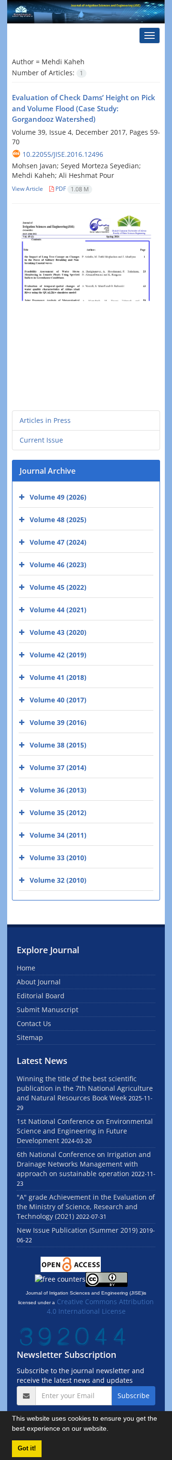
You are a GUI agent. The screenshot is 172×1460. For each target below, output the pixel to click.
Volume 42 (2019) (58, 654)
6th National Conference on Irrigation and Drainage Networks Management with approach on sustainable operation (84, 1164)
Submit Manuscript (47, 1009)
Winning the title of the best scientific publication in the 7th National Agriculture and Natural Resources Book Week (85, 1088)
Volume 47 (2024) (58, 542)
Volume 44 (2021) (58, 609)
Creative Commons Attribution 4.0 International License (100, 1306)
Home (26, 967)
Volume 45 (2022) (58, 587)
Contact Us (34, 1023)
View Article (27, 189)
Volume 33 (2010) (58, 857)
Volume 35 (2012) (58, 812)
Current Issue (41, 439)
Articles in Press (45, 420)
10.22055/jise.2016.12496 (62, 154)
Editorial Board (40, 995)
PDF (71, 189)
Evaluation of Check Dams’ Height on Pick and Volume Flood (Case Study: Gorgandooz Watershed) (83, 108)
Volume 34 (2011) (58, 835)
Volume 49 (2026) (58, 497)
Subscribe (134, 1395)
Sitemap (30, 1037)
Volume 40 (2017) (58, 699)
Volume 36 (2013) (58, 789)
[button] (111, 1429)
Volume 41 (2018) (58, 677)
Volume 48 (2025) (58, 519)
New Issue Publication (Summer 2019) (77, 1230)
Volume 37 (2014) (58, 767)
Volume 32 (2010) (58, 880)
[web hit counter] (73, 1335)
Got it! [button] (27, 1448)
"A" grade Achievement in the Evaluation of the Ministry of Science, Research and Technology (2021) (86, 1206)
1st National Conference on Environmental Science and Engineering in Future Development (85, 1131)
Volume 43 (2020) (58, 632)
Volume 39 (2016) (58, 722)
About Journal (39, 981)
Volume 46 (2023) (58, 564)
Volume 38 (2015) (58, 744)
